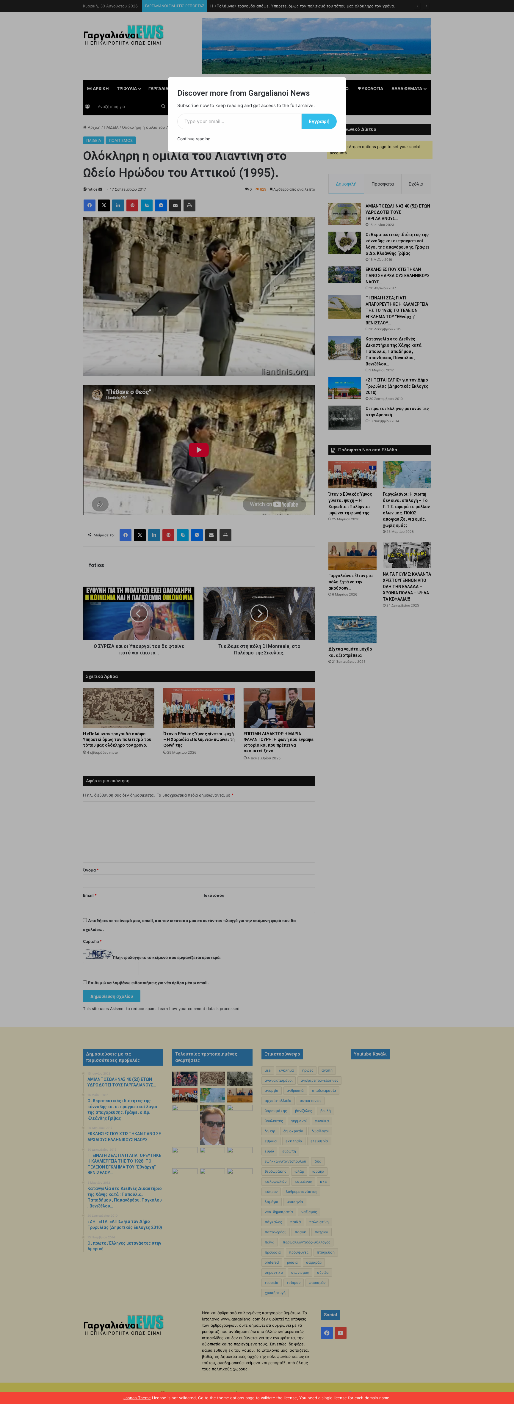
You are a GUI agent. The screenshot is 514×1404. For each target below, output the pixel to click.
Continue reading (194, 138)
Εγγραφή (319, 121)
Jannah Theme (137, 1397)
